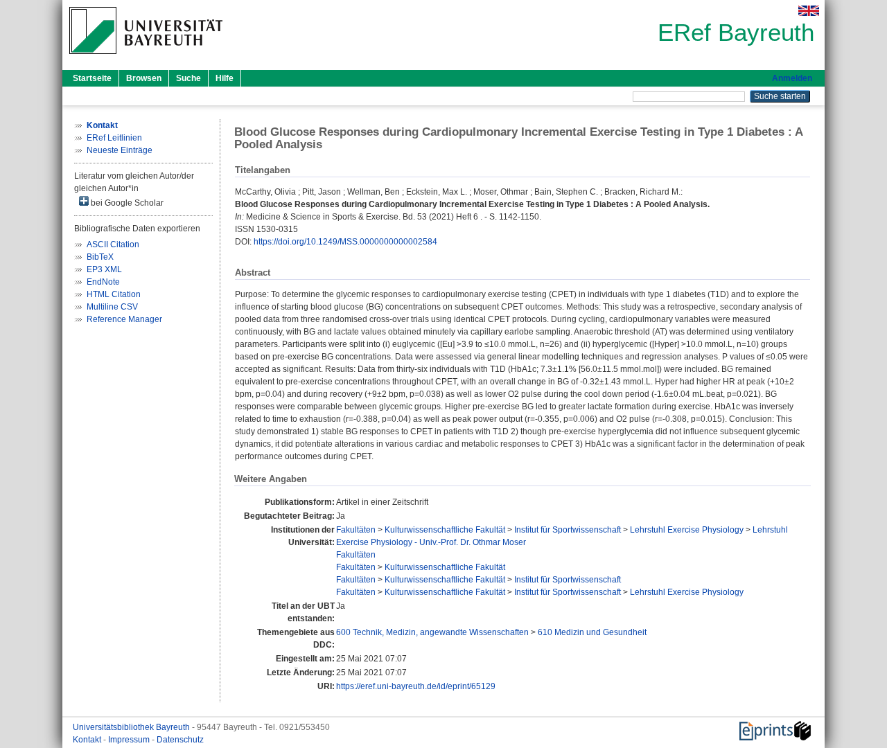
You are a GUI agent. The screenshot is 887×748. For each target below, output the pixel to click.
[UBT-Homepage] (145, 58)
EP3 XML (104, 269)
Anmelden (792, 78)
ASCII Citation (113, 244)
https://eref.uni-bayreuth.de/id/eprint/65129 (415, 686)
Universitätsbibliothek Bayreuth (132, 727)
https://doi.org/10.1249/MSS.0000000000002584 (345, 242)
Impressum (130, 740)
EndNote (103, 282)
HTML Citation (114, 294)
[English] (808, 11)
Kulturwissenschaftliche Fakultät (445, 530)
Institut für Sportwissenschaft (567, 530)
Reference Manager (124, 319)
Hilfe (225, 78)
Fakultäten (356, 530)
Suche (188, 78)
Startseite (92, 78)
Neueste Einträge (119, 150)
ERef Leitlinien (114, 138)
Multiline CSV (112, 307)
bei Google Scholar (126, 203)
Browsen (143, 78)
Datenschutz (180, 740)
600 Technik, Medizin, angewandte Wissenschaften (432, 632)
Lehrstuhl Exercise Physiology (687, 530)
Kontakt (88, 740)
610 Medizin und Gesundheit (592, 632)
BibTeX (100, 257)
